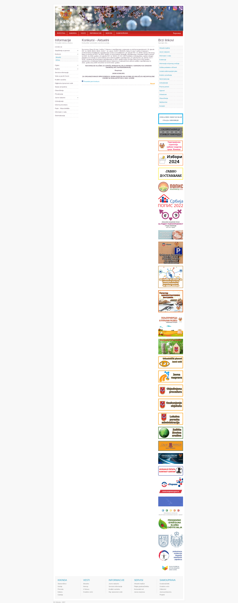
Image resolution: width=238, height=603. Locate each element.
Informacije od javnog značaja (169, 63)
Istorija (60, 586)
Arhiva (58, 60)
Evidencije (162, 59)
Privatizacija (59, 94)
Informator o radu (61, 112)
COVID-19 (58, 47)
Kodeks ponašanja (165, 75)
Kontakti (162, 106)
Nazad (152, 83)
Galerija (60, 595)
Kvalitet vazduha (60, 79)
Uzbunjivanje (59, 101)
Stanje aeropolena (61, 87)
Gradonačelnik (164, 584)
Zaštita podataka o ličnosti (168, 67)
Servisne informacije (61, 72)
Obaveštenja (59, 90)
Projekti (162, 595)
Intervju (85, 586)
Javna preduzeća (165, 592)
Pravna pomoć (164, 87)
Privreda (60, 589)
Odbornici (163, 589)
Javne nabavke (60, 97)
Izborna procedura (61, 105)
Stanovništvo (62, 584)
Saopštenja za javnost (62, 50)
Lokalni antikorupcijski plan (168, 71)
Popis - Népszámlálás (62, 108)
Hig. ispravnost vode (115, 592)
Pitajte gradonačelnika (141, 586)
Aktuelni (58, 57)
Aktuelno (86, 584)
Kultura (60, 592)
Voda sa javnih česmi (62, 76)
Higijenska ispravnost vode (64, 83)
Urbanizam (163, 94)
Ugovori (162, 90)
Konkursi (58, 54)
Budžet (57, 69)
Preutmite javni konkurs (91, 81)
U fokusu (86, 589)
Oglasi (57, 65)
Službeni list (163, 102)
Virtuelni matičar (164, 48)
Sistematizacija (60, 115)
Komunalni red (139, 589)
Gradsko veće (88, 592)
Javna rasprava (139, 592)
